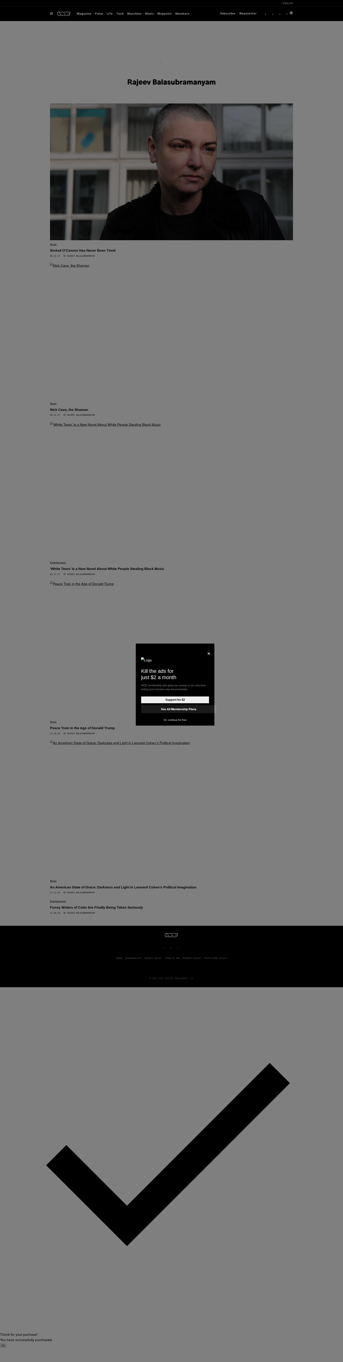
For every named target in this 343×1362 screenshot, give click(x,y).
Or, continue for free (175, 719)
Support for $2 (175, 699)
